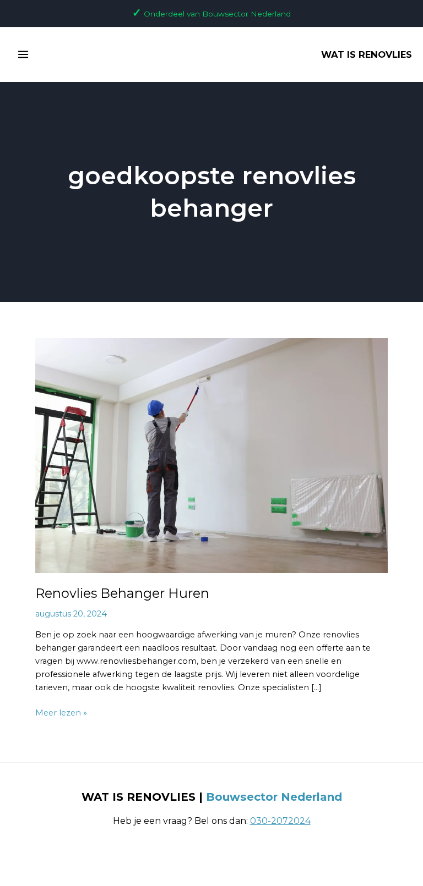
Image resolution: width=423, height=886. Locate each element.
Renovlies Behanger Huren (122, 593)
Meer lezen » (61, 712)
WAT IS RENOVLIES (366, 54)
